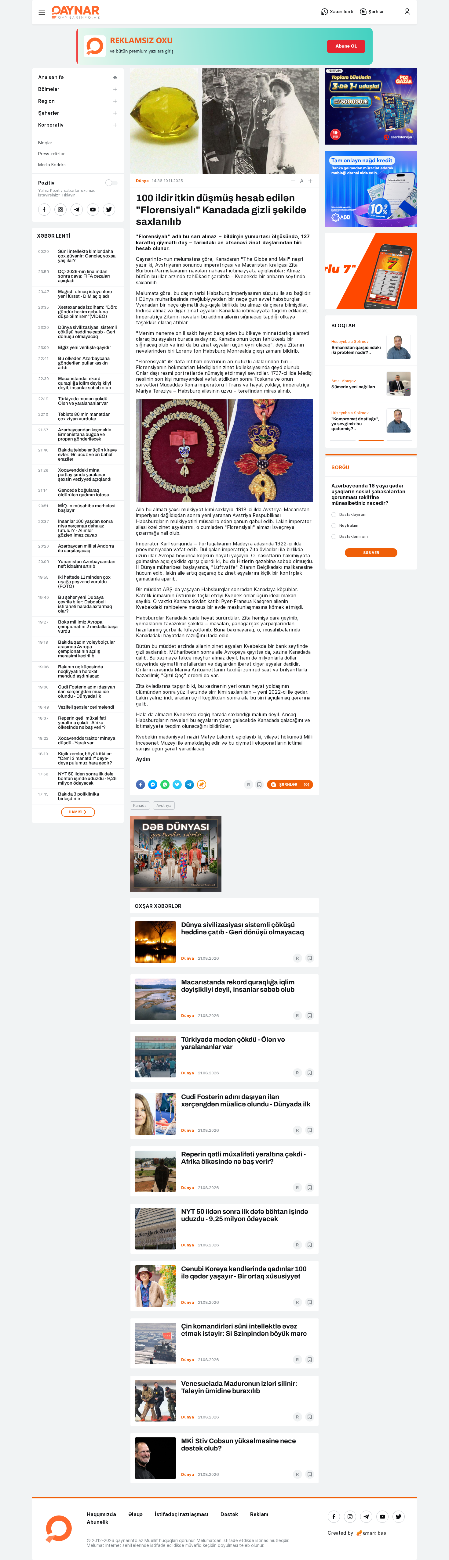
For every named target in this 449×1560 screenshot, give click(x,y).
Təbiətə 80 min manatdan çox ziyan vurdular (84, 416)
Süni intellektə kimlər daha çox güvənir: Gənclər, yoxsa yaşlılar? (86, 256)
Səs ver (371, 553)
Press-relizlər (51, 153)
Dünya (187, 958)
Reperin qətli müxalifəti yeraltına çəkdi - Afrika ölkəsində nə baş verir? (82, 723)
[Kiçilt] (293, 181)
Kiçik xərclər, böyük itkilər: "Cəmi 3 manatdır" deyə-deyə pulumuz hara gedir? (85, 758)
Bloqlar (45, 142)
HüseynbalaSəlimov (350, 341)
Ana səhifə (51, 77)
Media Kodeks (52, 164)
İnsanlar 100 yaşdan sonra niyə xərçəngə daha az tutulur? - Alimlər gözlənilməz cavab (85, 528)
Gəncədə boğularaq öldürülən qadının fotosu (83, 492)
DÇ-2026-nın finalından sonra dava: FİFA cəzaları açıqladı (84, 276)
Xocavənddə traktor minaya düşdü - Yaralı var (86, 740)
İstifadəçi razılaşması (181, 1514)
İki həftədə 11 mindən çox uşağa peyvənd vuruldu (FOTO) (84, 582)
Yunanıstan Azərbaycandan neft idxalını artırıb (86, 564)
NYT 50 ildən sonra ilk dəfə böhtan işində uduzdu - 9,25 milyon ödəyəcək (87, 778)
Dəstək (229, 1514)
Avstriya (163, 805)
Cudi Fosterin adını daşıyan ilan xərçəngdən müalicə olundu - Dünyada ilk (86, 692)
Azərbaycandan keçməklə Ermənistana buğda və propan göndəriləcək (84, 434)
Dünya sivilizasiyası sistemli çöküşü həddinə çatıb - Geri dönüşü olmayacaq (87, 332)
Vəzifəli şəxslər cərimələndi (86, 707)
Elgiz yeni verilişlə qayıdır (84, 347)
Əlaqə (135, 1514)
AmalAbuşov (343, 381)
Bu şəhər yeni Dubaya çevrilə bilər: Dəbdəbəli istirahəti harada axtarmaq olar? (85, 604)
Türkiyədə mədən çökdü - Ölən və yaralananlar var (84, 401)
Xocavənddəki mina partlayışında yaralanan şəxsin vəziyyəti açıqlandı (84, 475)
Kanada (140, 805)
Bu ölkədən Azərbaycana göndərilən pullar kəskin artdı (84, 363)
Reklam (259, 1514)
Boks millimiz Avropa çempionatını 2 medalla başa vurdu (88, 627)
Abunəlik (97, 1522)
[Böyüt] (310, 181)
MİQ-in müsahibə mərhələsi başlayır (86, 508)
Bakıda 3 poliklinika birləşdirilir (78, 796)
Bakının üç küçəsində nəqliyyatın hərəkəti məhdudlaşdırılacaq (80, 671)
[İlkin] (302, 181)
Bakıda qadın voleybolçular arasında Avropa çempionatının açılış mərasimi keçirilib (86, 649)
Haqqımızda (101, 1514)
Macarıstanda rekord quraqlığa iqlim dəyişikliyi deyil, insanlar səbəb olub (84, 383)
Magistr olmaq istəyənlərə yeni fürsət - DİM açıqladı (85, 294)
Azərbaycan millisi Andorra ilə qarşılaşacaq (86, 548)
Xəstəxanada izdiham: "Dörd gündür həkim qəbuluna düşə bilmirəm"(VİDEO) (88, 312)
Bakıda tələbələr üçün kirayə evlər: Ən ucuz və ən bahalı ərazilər (87, 455)
